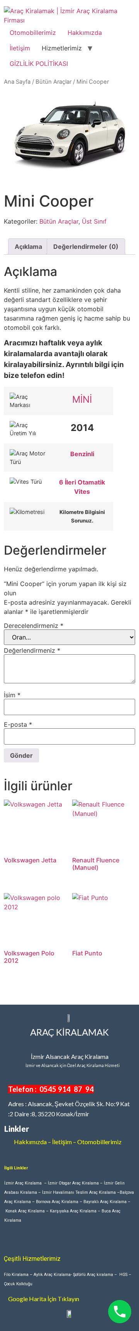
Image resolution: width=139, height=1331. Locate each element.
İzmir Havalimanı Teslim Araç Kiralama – (81, 1192)
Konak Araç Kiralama (25, 1211)
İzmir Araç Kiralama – (26, 1183)
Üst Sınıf (94, 221)
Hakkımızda (85, 32)
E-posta (18, 724)
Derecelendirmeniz (33, 625)
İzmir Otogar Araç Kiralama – (76, 1183)
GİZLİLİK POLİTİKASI (39, 63)
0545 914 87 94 (66, 1089)
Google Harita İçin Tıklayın (43, 1298)
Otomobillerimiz (33, 32)
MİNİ (82, 399)
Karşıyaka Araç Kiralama (73, 1211)
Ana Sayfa (17, 81)
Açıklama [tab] (28, 246)
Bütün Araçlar (53, 81)
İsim (12, 695)
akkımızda (33, 1141)
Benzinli (82, 454)
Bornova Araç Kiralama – (59, 1201)
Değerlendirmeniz (32, 650)
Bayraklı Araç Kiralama (105, 1201)
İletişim (20, 48)
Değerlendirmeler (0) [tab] (86, 246)
